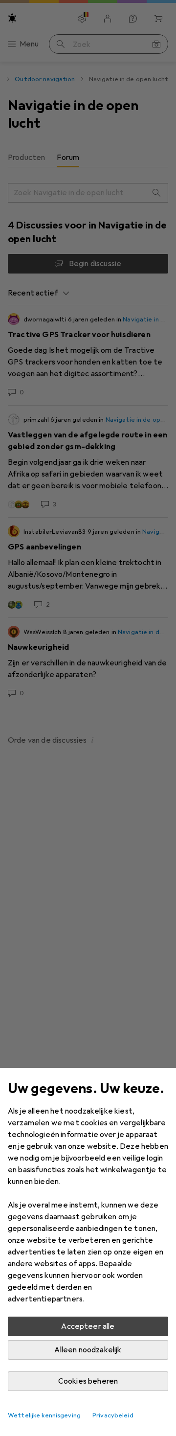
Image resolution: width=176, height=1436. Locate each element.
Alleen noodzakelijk (87, 1350)
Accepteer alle (87, 1326)
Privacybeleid (112, 1415)
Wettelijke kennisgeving (44, 1415)
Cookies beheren (88, 1381)
